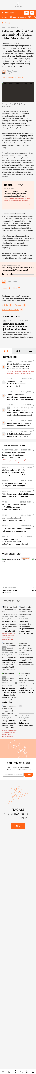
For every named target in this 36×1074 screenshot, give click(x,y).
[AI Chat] (27, 1071)
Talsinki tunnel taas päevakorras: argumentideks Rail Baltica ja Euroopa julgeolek (20, 397)
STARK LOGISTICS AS (10, 310)
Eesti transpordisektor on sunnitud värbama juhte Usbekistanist (18, 268)
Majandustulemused (15, 361)
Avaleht (4, 17)
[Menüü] (3, 1071)
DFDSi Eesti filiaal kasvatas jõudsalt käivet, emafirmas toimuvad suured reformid (15, 193)
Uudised (10, 378)
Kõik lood (12, 17)
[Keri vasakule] (6, 205)
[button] (13, 775)
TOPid (30, 17)
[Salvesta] (33, 361)
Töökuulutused (25, 715)
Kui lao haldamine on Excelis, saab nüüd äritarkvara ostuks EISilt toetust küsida (14, 507)
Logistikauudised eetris (11, 265)
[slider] (11, 274)
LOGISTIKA (5, 27)
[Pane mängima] (3, 274)
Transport (18, 305)
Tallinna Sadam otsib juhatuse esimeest (26, 723)
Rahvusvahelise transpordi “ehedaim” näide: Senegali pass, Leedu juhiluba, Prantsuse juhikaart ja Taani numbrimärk (9, 695)
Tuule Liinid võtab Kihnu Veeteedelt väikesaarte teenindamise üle (17, 383)
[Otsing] (21, 1071)
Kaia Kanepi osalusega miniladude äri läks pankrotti (26, 690)
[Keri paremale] (30, 205)
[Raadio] (15, 1071)
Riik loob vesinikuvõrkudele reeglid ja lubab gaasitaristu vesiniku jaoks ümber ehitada (14, 472)
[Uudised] (9, 1071)
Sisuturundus (12, 321)
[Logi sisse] (33, 1071)
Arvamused (22, 17)
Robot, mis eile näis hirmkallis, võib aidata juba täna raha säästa (15, 326)
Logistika (5, 305)
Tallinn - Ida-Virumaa (9, 588)
